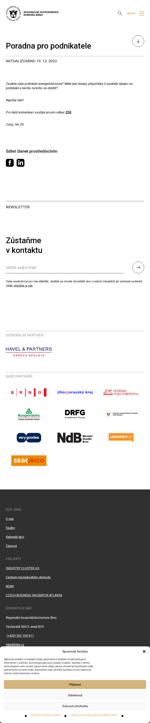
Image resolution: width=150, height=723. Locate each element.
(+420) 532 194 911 (20, 636)
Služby (10, 528)
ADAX (10, 586)
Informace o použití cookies (46, 714)
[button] (144, 651)
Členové (11, 546)
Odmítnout (75, 695)
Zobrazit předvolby (75, 706)
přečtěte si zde (23, 285)
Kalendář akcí (15, 537)
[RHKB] (32, 13)
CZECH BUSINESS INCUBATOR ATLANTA (34, 595)
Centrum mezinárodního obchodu (28, 577)
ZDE (68, 112)
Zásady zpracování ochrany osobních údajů (94, 714)
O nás (10, 519)
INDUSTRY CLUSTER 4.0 (22, 568)
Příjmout (75, 684)
